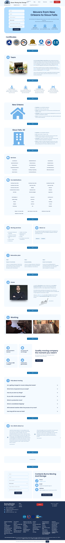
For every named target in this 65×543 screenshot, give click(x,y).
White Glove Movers (50, 169)
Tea (32, 206)
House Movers (50, 160)
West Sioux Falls (32, 185)
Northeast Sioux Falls (14, 183)
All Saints (50, 189)
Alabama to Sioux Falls (19, 213)
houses (57, 65)
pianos (35, 65)
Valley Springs (14, 199)
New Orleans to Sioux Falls (32, 211)
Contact (20, 505)
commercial (44, 70)
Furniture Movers (50, 165)
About (20, 503)
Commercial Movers (32, 172)
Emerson (50, 187)
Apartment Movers (14, 163)
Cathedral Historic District (14, 189)
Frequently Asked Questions (55, 532)
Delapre (14, 203)
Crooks (50, 203)
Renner (14, 201)
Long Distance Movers (15, 167)
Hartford (32, 203)
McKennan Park (32, 189)
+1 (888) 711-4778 (40, 294)
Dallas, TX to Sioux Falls (19, 211)
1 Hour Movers (14, 169)
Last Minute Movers (50, 167)
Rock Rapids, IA (14, 197)
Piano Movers (14, 165)
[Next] (60, 327)
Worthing (50, 201)
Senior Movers (14, 172)
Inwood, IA (32, 197)
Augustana (50, 192)
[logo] (15, 2)
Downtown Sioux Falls (15, 187)
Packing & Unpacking (32, 169)
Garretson (32, 199)
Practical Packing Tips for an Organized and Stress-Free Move (46, 533)
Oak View (14, 192)
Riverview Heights (32, 192)
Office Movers (32, 167)
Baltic (50, 199)
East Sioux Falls (50, 185)
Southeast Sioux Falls (50, 183)
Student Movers (50, 163)
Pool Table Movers (32, 165)
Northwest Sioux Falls (32, 183)
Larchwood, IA (50, 197)
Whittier (32, 187)
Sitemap (20, 506)
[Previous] (4, 327)
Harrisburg (15, 206)
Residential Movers (32, 160)
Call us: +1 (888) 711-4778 (32, 50)
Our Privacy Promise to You (8, 534)
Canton (32, 201)
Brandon (50, 206)
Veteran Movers (32, 163)
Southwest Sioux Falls (15, 185)
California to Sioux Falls (46, 211)
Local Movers (14, 160)
